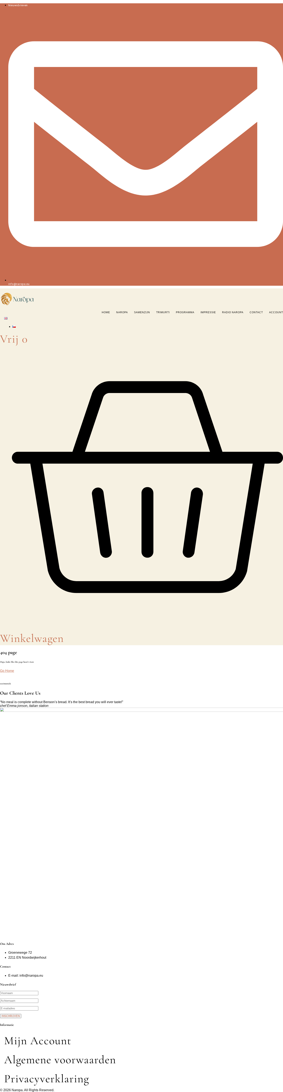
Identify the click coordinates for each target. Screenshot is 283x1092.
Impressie (208, 312)
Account (276, 312)
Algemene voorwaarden (60, 1060)
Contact (256, 312)
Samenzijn (142, 312)
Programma (185, 312)
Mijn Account (37, 1041)
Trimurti (163, 312)
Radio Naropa (232, 312)
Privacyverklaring (46, 1079)
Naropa (122, 312)
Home (106, 312)
